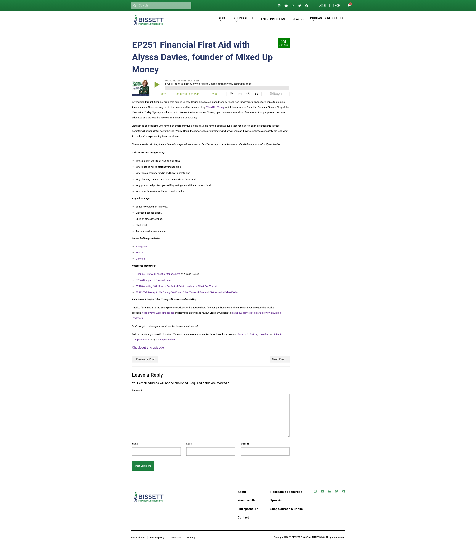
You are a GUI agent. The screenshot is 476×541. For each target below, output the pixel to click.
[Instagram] (279, 5)
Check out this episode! (148, 347)
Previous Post (145, 359)
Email (189, 444)
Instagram (141, 246)
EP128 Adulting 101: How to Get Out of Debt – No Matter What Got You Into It (178, 286)
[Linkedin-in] (293, 5)
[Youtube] (286, 5)
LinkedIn (140, 258)
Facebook (243, 334)
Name (135, 444)
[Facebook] (306, 5)
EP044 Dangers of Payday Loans (153, 280)
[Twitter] (299, 5)
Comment (138, 390)
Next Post (279, 359)
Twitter (140, 252)
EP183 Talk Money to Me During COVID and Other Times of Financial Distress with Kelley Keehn (187, 292)
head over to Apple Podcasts (158, 312)
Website (245, 444)
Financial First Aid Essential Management (158, 274)
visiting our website (166, 339)
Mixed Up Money (215, 107)
